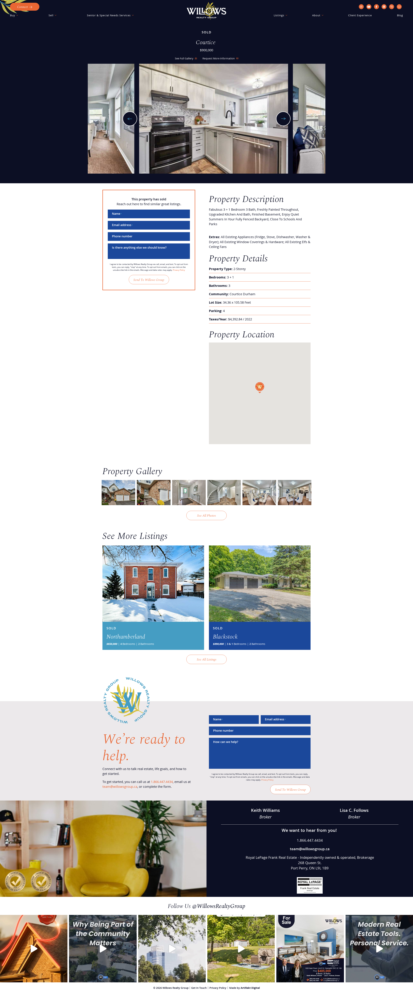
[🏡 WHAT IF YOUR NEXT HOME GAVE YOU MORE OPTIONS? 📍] (310, 948)
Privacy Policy (179, 270)
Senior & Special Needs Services (109, 15)
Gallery (184, 58)
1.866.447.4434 (162, 782)
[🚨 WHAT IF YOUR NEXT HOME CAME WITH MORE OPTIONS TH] (241, 948)
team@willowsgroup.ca (119, 786)
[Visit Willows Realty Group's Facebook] (376, 6)
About (316, 15)
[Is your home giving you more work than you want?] (172, 948)
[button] (24, 7)
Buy (12, 15)
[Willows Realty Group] (206, 11)
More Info (218, 58)
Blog (400, 15)
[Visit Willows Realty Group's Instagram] (361, 6)
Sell (51, 15)
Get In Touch (199, 988)
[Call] (391, 6)
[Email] (399, 6)
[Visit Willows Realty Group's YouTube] (368, 6)
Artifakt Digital (250, 988)
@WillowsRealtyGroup (218, 905)
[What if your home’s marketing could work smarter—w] (379, 948)
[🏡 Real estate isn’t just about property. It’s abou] (102, 948)
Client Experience (360, 15)
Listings (279, 15)
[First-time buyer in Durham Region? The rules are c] (33, 948)
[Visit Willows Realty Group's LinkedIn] (384, 6)
